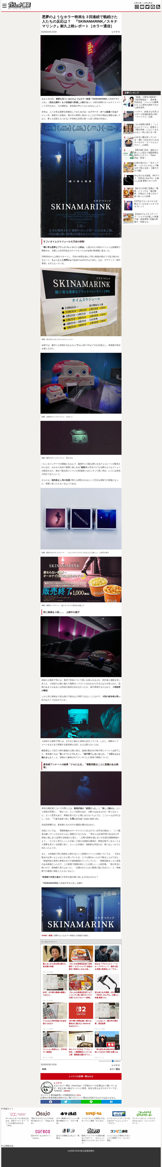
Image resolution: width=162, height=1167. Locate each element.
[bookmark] (111, 1102)
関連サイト (8, 1109)
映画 (44, 1069)
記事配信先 (8, 1146)
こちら (78, 1095)
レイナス (116, 32)
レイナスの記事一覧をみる (81, 1076)
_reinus (66, 1091)
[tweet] (66, 1102)
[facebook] (50, 1102)
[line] (91, 1102)
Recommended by (105, 1061)
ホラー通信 (115, 1069)
